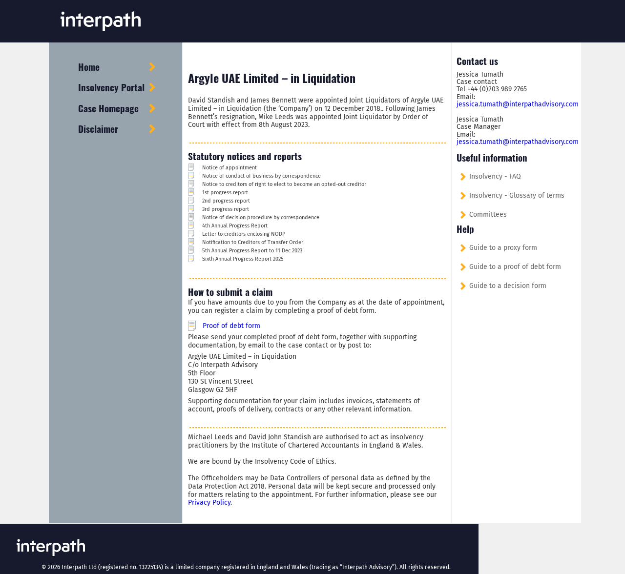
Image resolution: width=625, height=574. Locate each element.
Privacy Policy (209, 502)
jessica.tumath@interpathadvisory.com (518, 104)
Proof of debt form (231, 326)
